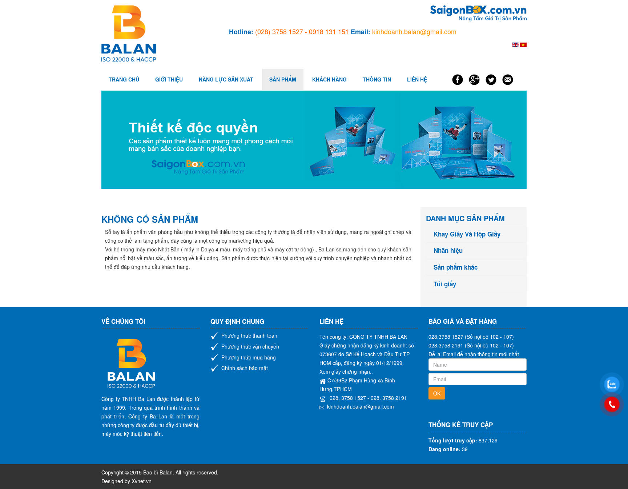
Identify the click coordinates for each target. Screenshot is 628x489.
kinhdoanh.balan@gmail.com (360, 406)
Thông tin (377, 79)
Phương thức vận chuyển (250, 346)
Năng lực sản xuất (226, 79)
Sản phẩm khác (456, 267)
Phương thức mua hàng (248, 357)
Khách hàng (329, 79)
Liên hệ (417, 79)
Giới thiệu (169, 79)
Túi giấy (445, 284)
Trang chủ (124, 79)
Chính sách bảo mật (244, 367)
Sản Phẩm (282, 79)
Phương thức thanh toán (249, 335)
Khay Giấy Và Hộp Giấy (467, 234)
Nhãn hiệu (448, 250)
